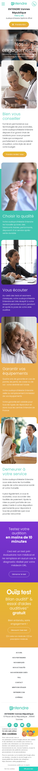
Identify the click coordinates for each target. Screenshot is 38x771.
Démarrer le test (19, 574)
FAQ (19, 677)
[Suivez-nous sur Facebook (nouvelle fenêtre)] (9, 725)
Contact (19, 682)
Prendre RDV (20, 24)
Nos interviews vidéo (19, 672)
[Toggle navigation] (3, 4)
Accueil (19, 653)
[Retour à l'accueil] (19, 4)
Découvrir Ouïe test (19, 630)
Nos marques (19, 662)
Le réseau (19, 697)
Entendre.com (19, 692)
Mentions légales (19, 687)
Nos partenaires (19, 658)
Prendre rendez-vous (15, 154)
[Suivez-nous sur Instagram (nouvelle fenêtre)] (28, 725)
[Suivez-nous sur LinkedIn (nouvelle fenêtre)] (16, 725)
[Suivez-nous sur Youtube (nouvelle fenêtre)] (22, 725)
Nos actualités (19, 667)
